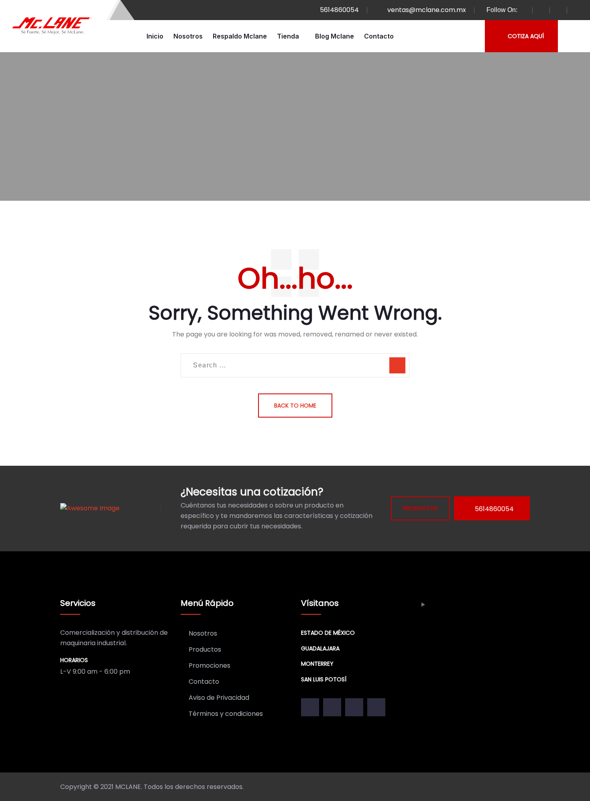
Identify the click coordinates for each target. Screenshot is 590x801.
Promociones (209, 665)
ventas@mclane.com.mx (426, 9)
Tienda (288, 36)
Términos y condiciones (226, 713)
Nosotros (188, 36)
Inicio (154, 36)
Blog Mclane (334, 36)
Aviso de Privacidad (219, 697)
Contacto (379, 36)
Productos (205, 649)
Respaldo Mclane (240, 36)
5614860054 (339, 9)
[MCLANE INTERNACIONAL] (52, 26)
